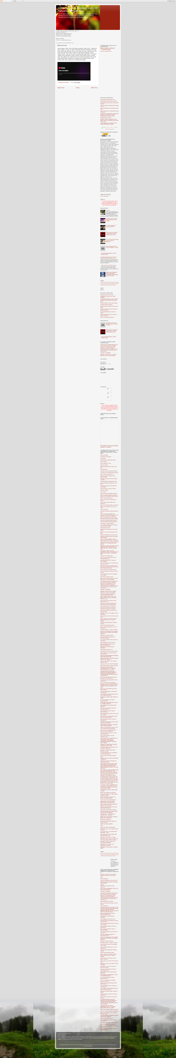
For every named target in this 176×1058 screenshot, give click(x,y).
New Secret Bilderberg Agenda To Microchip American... (107, 637)
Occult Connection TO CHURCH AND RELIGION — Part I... (108, 832)
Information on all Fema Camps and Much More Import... (108, 967)
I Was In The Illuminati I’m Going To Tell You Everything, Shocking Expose (109, 728)
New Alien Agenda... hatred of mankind (108, 629)
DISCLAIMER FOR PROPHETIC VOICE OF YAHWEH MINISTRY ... (109, 703)
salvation (108, 284)
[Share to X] (77, 82)
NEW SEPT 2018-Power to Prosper (108, 837)
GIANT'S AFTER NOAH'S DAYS (107, 625)
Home (77, 87)
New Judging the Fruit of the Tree (107, 642)
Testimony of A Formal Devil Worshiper (108, 471)
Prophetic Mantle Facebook (106, 304)
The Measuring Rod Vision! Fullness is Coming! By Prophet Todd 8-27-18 (108, 258)
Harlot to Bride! (103, 461)
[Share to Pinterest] (79, 82)
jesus (112, 282)
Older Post (94, 87)
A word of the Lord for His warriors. (108, 265)
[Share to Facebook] (78, 82)
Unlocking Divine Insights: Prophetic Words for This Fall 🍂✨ (111, 219)
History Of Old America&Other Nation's (108, 493)
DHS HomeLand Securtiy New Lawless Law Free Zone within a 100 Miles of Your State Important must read (109, 566)
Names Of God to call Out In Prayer (108, 488)
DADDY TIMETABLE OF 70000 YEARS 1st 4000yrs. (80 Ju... (108, 795)
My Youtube (103, 458)
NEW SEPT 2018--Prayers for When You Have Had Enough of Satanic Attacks (109, 839)
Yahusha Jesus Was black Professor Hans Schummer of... (108, 709)
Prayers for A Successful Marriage (107, 827)
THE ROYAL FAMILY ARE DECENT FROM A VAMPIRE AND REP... (108, 594)
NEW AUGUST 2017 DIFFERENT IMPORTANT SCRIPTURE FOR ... (107, 802)
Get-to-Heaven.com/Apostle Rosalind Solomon (108, 49)
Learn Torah (103, 491)
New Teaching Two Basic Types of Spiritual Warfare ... (107, 711)
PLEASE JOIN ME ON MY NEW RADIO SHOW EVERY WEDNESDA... (108, 812)
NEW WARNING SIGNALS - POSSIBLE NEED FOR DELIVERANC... (108, 725)
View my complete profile (105, 51)
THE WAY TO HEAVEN (105, 352)
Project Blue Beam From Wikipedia (108, 606)
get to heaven (106, 282)
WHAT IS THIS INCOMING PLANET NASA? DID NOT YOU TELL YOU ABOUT (109, 540)
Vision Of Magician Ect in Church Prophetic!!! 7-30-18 (112, 247)
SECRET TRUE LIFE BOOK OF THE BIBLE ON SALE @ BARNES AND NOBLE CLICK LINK (109, 120)
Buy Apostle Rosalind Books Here (107, 99)
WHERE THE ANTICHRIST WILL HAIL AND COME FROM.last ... (108, 807)
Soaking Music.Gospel (105, 527)
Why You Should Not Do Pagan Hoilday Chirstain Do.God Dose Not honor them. (109, 518)
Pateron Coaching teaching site (107, 317)
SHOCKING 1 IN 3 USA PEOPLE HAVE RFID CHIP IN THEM (112, 324)
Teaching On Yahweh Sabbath (107, 523)
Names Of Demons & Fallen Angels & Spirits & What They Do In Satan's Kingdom (108, 619)
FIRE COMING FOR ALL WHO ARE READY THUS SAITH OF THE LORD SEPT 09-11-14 (108, 597)
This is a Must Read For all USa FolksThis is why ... (107, 736)
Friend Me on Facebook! (105, 456)
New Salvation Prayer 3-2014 (106, 576)
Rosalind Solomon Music (105, 117)
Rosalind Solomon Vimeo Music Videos (108, 303)
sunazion (109, 447)
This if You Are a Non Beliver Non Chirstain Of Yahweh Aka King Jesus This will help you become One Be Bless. (109, 515)
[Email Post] (72, 82)
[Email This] (74, 82)
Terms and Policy (104, 509)
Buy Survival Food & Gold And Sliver (108, 569)
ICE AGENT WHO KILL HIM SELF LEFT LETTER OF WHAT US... (109, 748)
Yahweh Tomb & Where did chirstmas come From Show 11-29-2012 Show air (108, 521)
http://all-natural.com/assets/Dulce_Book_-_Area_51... (107, 885)
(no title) (108, 210)
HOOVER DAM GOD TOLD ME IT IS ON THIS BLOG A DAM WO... (109, 722)
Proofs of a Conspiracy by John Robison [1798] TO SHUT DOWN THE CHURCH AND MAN (109, 632)
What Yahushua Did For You (106, 649)
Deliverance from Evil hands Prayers (108, 809)
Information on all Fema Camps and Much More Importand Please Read (108, 604)
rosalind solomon (115, 283)
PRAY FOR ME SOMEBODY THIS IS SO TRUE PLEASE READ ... (109, 889)
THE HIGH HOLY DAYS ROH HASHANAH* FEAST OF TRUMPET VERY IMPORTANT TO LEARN (108, 668)
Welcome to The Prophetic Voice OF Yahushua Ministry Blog (78, 9)
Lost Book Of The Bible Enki (106, 555)
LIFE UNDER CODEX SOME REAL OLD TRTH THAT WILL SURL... (109, 695)
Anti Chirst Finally (104, 490)
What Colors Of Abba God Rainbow (108, 792)
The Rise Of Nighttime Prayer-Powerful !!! (111, 226)
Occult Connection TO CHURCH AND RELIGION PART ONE (108, 835)
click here (80, 1039)
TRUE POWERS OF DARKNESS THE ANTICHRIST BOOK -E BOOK (108, 124)
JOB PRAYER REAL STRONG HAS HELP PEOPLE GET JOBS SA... (109, 659)
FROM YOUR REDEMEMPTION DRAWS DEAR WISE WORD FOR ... (109, 656)
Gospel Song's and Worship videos (108, 460)
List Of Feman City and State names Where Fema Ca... (108, 601)
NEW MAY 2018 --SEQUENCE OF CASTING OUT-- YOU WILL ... (107, 815)
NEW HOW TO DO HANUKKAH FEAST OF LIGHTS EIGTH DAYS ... (108, 717)
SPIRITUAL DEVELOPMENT (106, 823)
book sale (102, 282)
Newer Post (60, 87)
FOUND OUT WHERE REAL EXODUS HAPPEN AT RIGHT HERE (108, 745)
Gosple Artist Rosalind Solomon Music (108, 101)
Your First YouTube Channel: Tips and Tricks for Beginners (112, 240)
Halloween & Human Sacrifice (106, 635)
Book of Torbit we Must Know (106, 474)
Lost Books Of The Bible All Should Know (109, 472)
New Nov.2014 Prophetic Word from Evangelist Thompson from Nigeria (108, 608)
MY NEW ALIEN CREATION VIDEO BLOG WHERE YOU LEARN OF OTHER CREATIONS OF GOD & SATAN (109, 114)
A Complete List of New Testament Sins (108, 651)
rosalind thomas (103, 284)
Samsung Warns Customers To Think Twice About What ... (108, 733)
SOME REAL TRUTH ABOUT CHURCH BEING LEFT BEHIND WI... (108, 817)
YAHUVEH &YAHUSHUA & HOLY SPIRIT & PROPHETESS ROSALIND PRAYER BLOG (109, 300)
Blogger (90, 1046)
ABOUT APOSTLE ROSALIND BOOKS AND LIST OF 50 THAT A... (108, 805)
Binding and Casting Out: (105, 819)
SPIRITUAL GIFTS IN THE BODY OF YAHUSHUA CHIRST (108, 762)
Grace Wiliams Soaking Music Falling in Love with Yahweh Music (108, 525)
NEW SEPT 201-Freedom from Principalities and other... (107, 845)
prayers (109, 283)
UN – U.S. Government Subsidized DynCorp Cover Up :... (107, 981)
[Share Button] (102, 289)
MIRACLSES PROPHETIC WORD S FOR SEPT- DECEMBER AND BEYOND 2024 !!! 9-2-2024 (112, 274)
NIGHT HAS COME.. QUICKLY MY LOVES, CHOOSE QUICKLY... (107, 798)
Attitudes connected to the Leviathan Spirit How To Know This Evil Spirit (108, 355)
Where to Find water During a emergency (109, 505)
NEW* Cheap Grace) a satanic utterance (109, 665)
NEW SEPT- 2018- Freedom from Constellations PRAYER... (107, 842)
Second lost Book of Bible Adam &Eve (108, 481)
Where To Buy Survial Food (106, 497)
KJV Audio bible (103, 469)
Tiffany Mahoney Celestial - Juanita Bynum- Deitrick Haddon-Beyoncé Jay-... (112, 233)
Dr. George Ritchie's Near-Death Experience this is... (107, 700)
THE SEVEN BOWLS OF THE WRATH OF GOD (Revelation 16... (108, 753)
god (110, 282)
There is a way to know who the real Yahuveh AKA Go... (108, 1029)
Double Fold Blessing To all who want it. (109, 534)
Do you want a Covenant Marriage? (108, 799)
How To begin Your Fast (105, 463)
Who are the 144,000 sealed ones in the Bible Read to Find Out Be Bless (109, 579)
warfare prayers (113, 284)
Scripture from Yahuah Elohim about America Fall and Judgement (108, 731)
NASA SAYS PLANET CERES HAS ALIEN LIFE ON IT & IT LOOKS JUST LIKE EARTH (109, 543)
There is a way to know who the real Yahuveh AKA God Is (108, 558)
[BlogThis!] (75, 82)
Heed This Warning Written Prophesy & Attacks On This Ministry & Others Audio (109, 496)
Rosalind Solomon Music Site (106, 294)
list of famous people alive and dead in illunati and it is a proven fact (108, 678)
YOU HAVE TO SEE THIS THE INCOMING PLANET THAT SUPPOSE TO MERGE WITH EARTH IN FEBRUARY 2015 (109, 552)
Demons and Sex (104, 464)
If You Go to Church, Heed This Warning (109, 663)
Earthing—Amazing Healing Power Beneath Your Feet (107, 750)
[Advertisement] (109, 74)
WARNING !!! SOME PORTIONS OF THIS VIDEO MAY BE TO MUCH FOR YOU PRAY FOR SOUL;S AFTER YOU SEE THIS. (109, 547)
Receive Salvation (104, 455)
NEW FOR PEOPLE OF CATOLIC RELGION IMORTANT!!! (107, 645)
